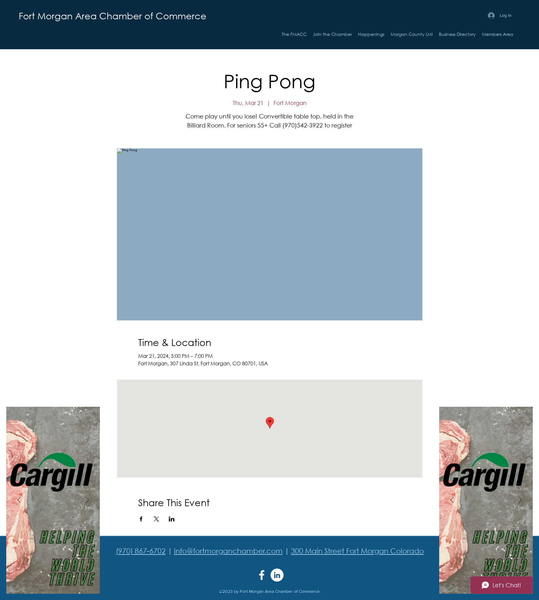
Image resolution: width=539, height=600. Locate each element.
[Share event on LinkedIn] (172, 518)
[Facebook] (261, 575)
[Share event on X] (156, 518)
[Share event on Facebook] (141, 518)
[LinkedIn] (277, 575)
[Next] (87, 500)
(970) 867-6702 (141, 550)
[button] (371, 34)
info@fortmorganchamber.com (228, 550)
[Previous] (19, 500)
